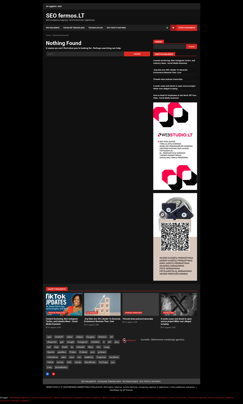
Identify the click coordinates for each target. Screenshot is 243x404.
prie (92, 352)
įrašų (49, 367)
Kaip (56, 347)
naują (106, 347)
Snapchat (101, 357)
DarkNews (114, 390)
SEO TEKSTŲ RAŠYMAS (116, 28)
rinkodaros (52, 357)
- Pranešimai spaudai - (197, 397)
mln (98, 347)
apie (49, 337)
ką (72, 347)
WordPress (90, 362)
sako (63, 357)
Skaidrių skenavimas (63, 397)
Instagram (82, 342)
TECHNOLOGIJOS (95, 28)
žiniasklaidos (61, 367)
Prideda (83, 352)
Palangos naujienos (20, 400)
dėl (111, 337)
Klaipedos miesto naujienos (87, 397)
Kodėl (64, 347)
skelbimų (89, 357)
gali (62, 342)
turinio (60, 362)
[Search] (167, 27)
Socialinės (114, 357)
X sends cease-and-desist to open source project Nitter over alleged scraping (179, 304)
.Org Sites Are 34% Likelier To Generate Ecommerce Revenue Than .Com (102, 304)
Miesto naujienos (110, 397)
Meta (90, 347)
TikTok (50, 362)
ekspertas (52, 342)
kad (49, 347)
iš (103, 342)
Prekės (73, 352)
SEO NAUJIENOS (52, 28)
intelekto (95, 342)
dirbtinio (102, 337)
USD (69, 362)
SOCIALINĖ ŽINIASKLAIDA (74, 28)
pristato (102, 352)
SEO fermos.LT (65, 15)
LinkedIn (81, 347)
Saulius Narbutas (128, 397)
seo (79, 357)
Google (70, 342)
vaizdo (78, 362)
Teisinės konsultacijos (42, 397)
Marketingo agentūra (20, 397)
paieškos (62, 352)
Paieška (158, 42)
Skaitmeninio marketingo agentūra (167, 339)
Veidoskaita (161, 397)
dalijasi (79, 337)
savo (71, 357)
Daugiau (91, 337)
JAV (109, 342)
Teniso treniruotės (178, 397)
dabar (70, 337)
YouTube (103, 362)
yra (112, 362)
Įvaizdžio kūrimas (146, 397)
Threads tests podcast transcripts (168, 79)
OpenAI (50, 352)
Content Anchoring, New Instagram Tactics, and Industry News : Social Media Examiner (64, 304)
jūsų (117, 342)
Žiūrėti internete (186, 28)
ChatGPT (59, 337)
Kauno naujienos (216, 397)
